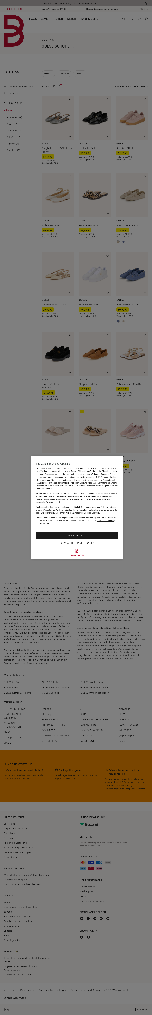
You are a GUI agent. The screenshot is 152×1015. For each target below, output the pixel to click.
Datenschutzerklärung (106, 520)
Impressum (44, 523)
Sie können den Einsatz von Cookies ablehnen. (78, 513)
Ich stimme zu (77, 535)
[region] (77, 507)
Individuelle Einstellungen (77, 543)
